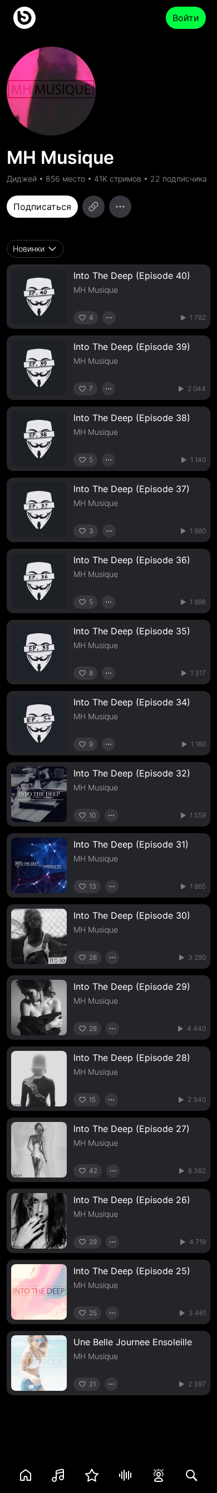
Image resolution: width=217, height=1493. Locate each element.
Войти (185, 17)
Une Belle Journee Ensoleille (132, 1341)
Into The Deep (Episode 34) (131, 702)
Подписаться (42, 206)
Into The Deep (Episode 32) (131, 773)
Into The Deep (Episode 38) (131, 417)
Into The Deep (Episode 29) (131, 986)
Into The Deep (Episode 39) (131, 346)
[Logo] (24, 17)
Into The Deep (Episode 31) (131, 844)
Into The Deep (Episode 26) (131, 1199)
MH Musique (95, 289)
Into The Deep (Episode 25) (131, 1270)
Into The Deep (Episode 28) (131, 1057)
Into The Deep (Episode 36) (131, 559)
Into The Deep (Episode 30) (131, 915)
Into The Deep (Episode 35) (131, 631)
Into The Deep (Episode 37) (131, 488)
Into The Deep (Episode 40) (131, 275)
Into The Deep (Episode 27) (131, 1128)
